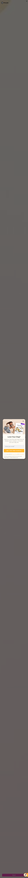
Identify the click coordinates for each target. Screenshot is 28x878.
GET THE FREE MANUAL (14, 450)
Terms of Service (13, 457)
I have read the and (15, 454)
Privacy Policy (14, 454)
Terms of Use (21, 454)
